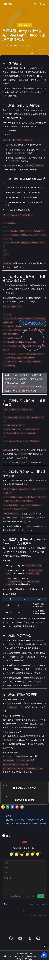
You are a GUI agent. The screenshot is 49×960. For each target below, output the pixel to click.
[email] (22, 807)
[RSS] (29, 938)
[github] (11, 938)
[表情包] (13, 896)
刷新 (24, 910)
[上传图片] (16, 896)
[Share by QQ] (12, 807)
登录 (33, 896)
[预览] (19, 896)
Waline (40, 915)
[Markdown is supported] (6, 896)
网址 (7, 873)
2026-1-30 (34, 51)
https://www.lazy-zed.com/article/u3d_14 (26, 820)
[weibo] (17, 807)
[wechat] (8, 807)
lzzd (12, 816)
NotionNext (29, 953)
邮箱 (7, 868)
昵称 (7, 863)
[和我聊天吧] (32, 339)
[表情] (9, 896)
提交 (40, 896)
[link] (3, 807)
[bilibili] (38, 938)
